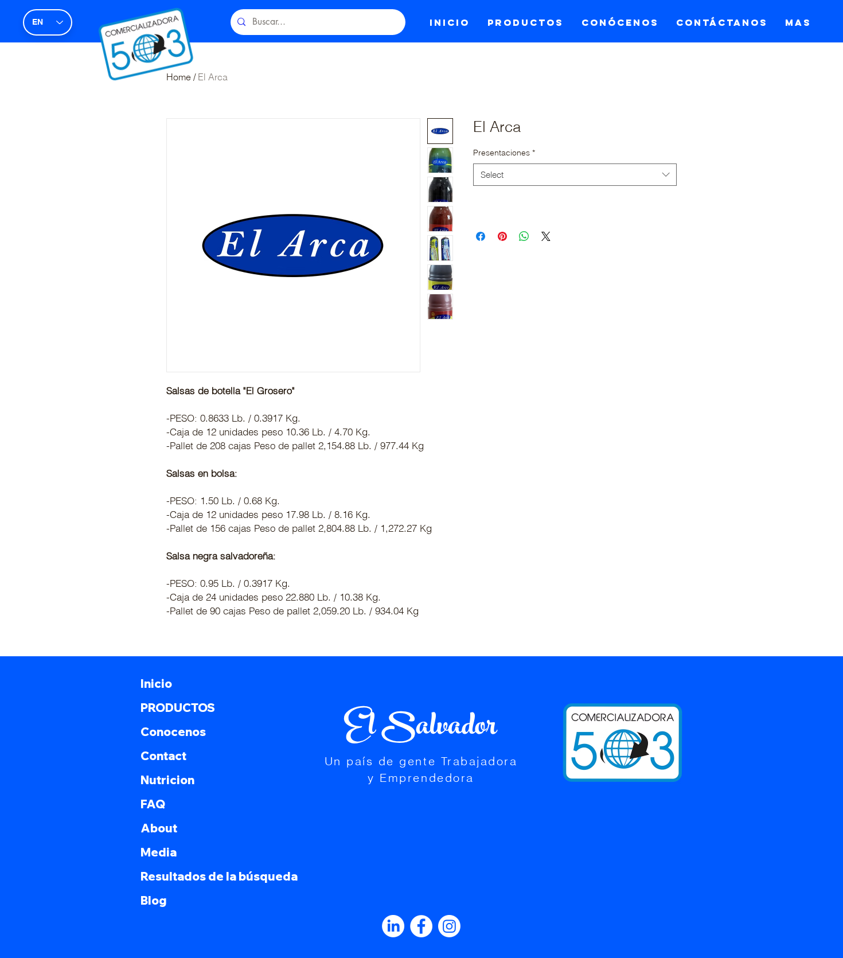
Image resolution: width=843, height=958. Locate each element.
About (158, 828)
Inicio (156, 683)
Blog (153, 900)
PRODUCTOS (177, 707)
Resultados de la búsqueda (215, 876)
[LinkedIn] (393, 926)
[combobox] (575, 174)
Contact (163, 756)
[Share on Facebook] (480, 236)
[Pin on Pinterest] (502, 236)
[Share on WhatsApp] (524, 236)
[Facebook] (421, 926)
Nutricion (167, 780)
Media (158, 852)
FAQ (152, 804)
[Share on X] (546, 236)
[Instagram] (449, 926)
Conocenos (173, 732)
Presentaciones (504, 152)
